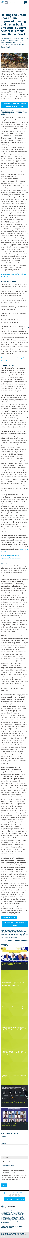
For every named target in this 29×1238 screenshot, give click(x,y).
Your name (3, 1136)
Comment (3, 1143)
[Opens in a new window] (10, 1195)
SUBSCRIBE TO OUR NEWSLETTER (15, 1199)
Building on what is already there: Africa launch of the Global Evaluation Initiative (13, 1124)
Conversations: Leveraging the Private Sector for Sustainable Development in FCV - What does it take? (14, 1101)
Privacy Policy (18, 1234)
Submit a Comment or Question (18, 941)
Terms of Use (10, 1234)
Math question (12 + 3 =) (8, 1165)
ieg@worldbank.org (7, 1227)
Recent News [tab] (12, 945)
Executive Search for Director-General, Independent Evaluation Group (14, 1076)
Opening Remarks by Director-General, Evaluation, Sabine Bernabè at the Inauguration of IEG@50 (14, 1007)
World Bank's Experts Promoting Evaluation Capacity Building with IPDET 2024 (14, 964)
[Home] (8, 2)
